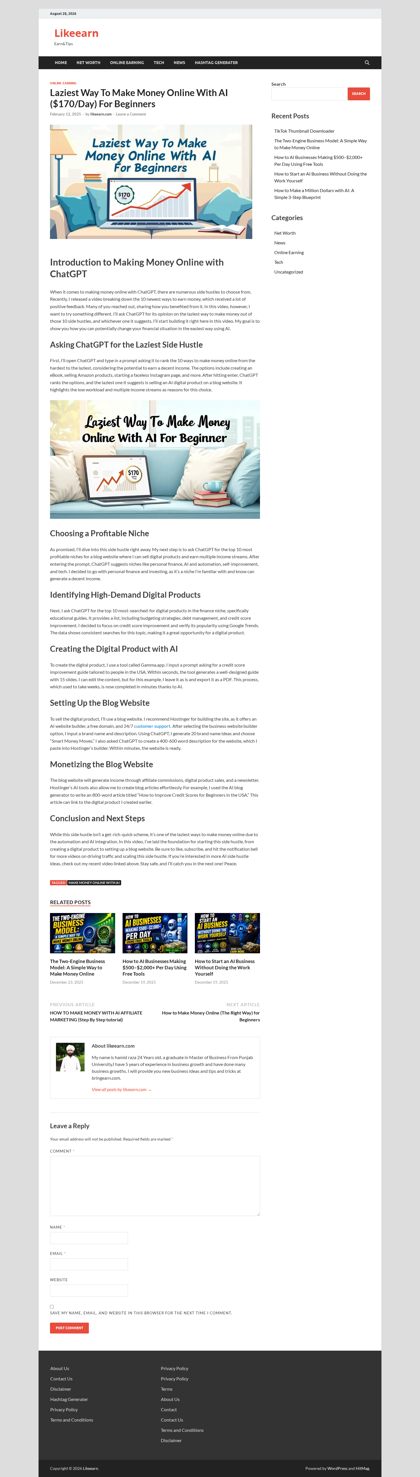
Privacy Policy (64, 1409)
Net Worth (88, 62)
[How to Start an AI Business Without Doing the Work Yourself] (227, 935)
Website (59, 1279)
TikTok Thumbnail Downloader (304, 130)
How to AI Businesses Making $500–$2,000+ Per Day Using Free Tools (155, 967)
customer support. (152, 726)
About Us (59, 1368)
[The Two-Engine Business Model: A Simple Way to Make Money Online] (82, 935)
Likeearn (76, 33)
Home (61, 62)
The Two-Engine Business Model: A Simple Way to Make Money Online (77, 967)
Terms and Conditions (71, 1419)
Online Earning (127, 62)
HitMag (362, 1468)
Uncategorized (288, 271)
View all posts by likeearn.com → (122, 1089)
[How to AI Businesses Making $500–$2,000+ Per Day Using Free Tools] (155, 935)
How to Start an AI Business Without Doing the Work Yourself (225, 967)
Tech (159, 62)
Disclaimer (60, 1389)
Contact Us (61, 1378)
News (179, 62)
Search (278, 84)
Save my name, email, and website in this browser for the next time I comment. (141, 1313)
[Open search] (367, 62)
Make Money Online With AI (94, 882)
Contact (169, 1409)
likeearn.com (101, 114)
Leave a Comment (131, 114)
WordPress (337, 1468)
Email (58, 1253)
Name (57, 1227)
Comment (62, 1151)
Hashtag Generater (216, 62)
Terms (167, 1389)
